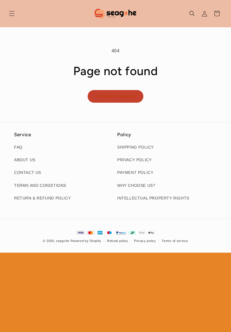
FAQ (18, 147)
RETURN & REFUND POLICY (42, 198)
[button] (12, 13)
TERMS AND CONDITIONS (40, 185)
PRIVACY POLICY (134, 160)
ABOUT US (24, 160)
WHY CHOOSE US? (136, 185)
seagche (62, 241)
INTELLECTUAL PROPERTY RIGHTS (153, 198)
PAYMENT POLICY (135, 172)
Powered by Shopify (85, 241)
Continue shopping (115, 96)
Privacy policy (145, 241)
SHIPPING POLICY (135, 147)
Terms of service (175, 241)
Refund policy (117, 241)
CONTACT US (27, 172)
